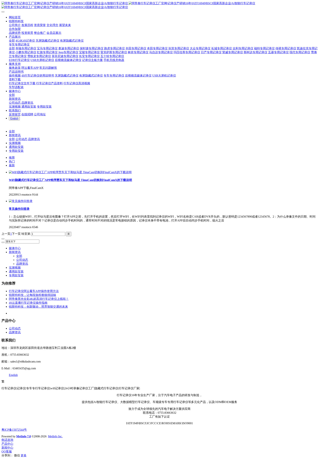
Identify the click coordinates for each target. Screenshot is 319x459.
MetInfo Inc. (55, 436)
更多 (24, 455)
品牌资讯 (34, 139)
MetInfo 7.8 (23, 436)
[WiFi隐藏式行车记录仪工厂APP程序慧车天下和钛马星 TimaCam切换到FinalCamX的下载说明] (70, 172)
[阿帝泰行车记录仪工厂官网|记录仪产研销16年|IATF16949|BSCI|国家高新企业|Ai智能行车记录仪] (159, 5)
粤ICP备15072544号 (14, 429)
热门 (12, 161)
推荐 (12, 157)
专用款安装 (16, 150)
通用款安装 (16, 146)
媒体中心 (15, 248)
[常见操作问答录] (20, 201)
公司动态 (21, 139)
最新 (12, 165)
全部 (12, 40)
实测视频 (15, 143)
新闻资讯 (15, 135)
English (13, 375)
